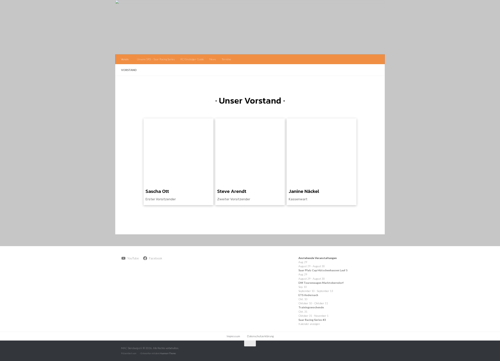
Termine (226, 59)
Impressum (233, 336)
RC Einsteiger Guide (192, 59)
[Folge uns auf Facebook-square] (376, 351)
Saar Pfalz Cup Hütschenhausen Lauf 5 (322, 270)
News (212, 59)
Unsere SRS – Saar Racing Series (156, 59)
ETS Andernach (308, 295)
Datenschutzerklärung (260, 336)
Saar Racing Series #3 (312, 319)
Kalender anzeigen (309, 324)
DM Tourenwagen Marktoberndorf (321, 282)
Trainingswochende (311, 307)
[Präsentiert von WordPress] (138, 353)
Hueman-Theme (168, 353)
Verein (125, 59)
